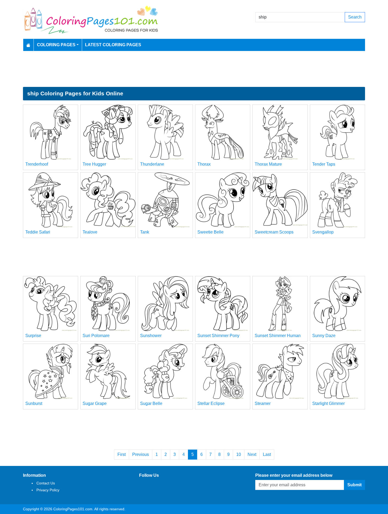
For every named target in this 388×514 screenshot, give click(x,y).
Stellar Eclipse (211, 403)
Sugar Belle (151, 403)
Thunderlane (152, 164)
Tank (144, 232)
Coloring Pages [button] (56, 45)
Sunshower (151, 335)
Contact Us (45, 483)
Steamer (263, 403)
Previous (140, 454)
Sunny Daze (323, 335)
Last (267, 454)
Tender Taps (323, 164)
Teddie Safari (37, 232)
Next (252, 454)
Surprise (33, 335)
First (121, 454)
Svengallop (323, 232)
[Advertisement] (194, 69)
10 (238, 454)
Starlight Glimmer (328, 403)
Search (355, 17)
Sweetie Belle (210, 232)
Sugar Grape (95, 403)
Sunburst (33, 403)
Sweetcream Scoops (274, 232)
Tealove (90, 232)
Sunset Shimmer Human (278, 335)
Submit (354, 485)
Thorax (204, 164)
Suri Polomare (96, 335)
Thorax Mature (268, 164)
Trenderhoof (36, 164)
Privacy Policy (47, 490)
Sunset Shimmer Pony (218, 335)
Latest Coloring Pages (113, 45)
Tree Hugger (94, 164)
